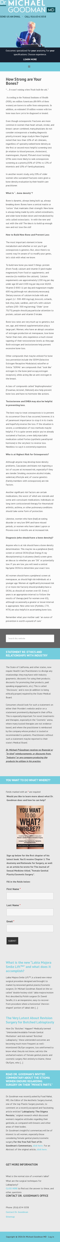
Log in (51, 1236)
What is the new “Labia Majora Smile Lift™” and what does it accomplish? (28, 966)
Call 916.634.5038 (35, 16)
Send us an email (10, 16)
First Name (14, 889)
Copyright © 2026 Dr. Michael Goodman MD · (27, 1236)
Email (10, 921)
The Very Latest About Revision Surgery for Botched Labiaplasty (30, 1020)
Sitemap (10, 1216)
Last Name (14, 905)
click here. (38, 1145)
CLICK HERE (11, 1188)
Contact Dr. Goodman (17, 1212)
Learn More (30, 59)
